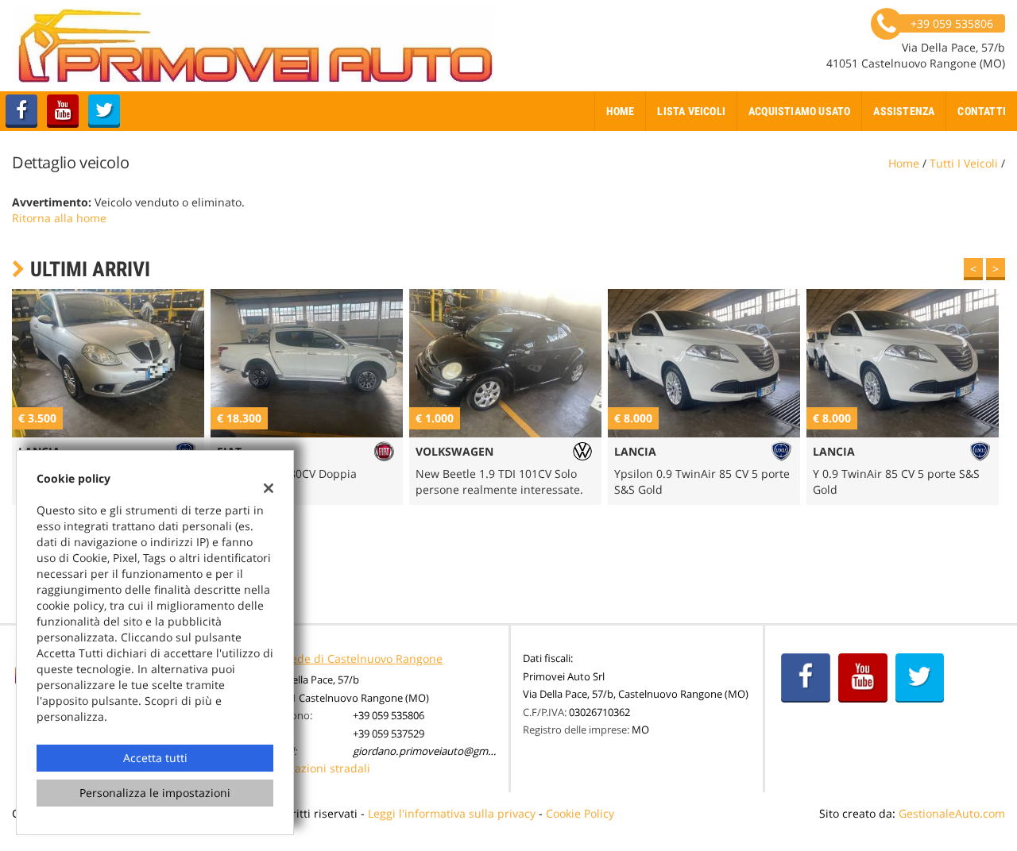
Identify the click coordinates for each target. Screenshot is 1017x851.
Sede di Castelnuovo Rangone (363, 658)
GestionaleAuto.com (952, 813)
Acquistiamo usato (799, 111)
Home (620, 111)
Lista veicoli (691, 111)
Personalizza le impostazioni (154, 792)
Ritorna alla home (59, 217)
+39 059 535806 (388, 715)
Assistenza (903, 111)
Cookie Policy (580, 813)
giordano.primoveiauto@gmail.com (437, 751)
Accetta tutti (155, 757)
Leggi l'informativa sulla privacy (452, 813)
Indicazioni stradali (319, 768)
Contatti (981, 111)
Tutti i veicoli (964, 163)
